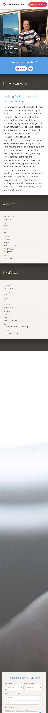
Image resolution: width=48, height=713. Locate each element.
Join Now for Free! (37, 4)
